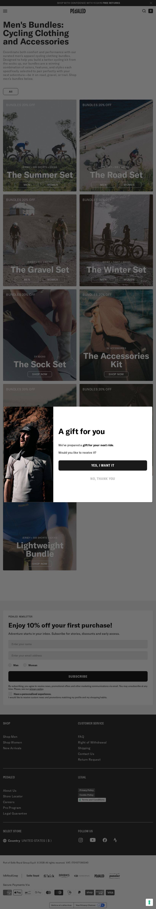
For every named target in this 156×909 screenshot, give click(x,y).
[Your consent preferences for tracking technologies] (149, 902)
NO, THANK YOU (102, 478)
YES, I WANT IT (102, 465)
